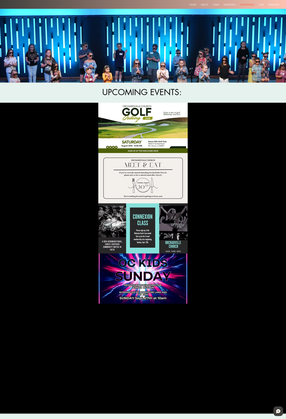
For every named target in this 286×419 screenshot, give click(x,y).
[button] (205, 5)
